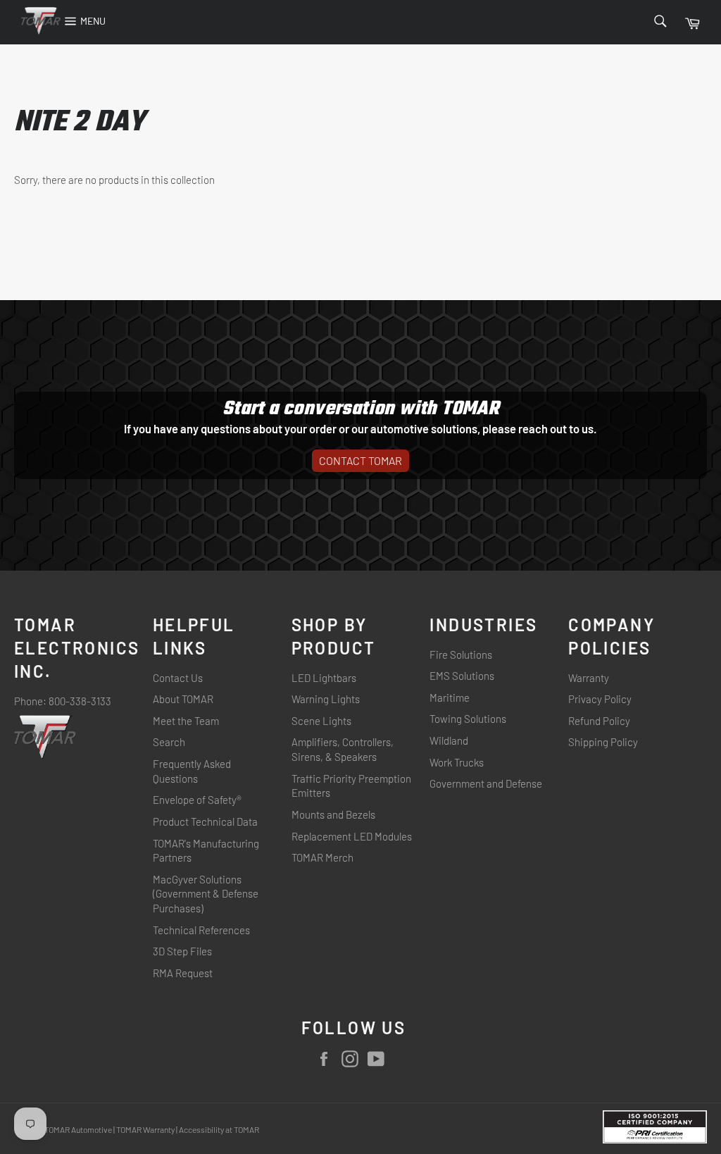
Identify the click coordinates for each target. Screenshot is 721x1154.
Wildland (449, 740)
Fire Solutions (461, 654)
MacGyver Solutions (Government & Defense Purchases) (205, 893)
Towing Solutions (468, 718)
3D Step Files (182, 951)
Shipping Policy (603, 742)
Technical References (201, 930)
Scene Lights (321, 720)
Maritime (450, 697)
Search (169, 742)
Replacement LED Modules (351, 836)
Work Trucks (457, 762)
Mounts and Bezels (333, 814)
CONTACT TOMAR (360, 460)
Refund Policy (599, 720)
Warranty (588, 677)
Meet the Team (186, 720)
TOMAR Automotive (78, 1129)
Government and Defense (486, 783)
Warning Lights (325, 699)
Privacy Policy (600, 699)
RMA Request (183, 973)
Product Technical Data (205, 821)
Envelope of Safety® (197, 799)
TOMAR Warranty (146, 1129)
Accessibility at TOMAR (219, 1129)
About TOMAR (183, 699)
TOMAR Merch (322, 857)
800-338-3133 (80, 701)
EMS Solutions (462, 675)
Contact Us (178, 677)
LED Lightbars (323, 677)
